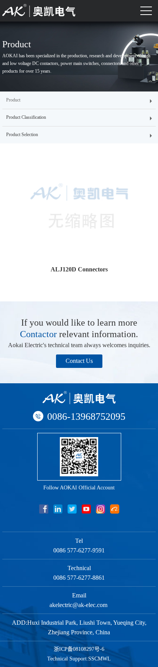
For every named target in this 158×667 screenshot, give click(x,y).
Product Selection (22, 134)
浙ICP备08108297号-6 (79, 649)
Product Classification (26, 117)
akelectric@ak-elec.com (79, 605)
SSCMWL (99, 659)
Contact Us (79, 361)
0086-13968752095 (86, 416)
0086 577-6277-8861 (79, 577)
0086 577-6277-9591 (79, 550)
